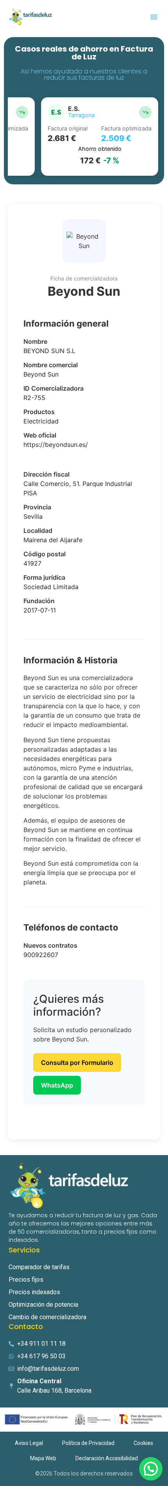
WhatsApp (57, 1085)
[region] (84, 137)
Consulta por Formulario (77, 1062)
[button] (154, 17)
